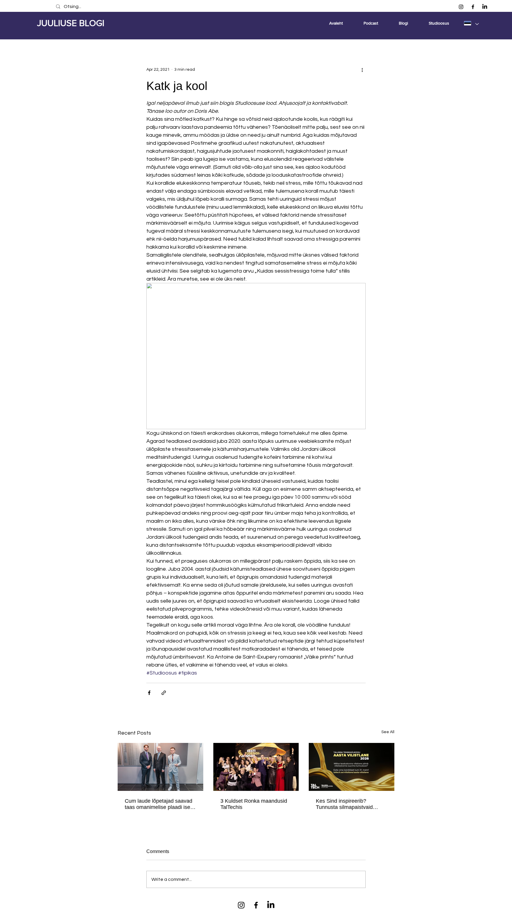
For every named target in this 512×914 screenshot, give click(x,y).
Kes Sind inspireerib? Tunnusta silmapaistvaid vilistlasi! (344, 804)
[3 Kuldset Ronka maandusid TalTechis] (256, 767)
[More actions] (362, 69)
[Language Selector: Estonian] (471, 23)
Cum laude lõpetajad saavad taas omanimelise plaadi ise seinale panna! (158, 804)
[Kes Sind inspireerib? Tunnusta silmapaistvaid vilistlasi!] (351, 767)
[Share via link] (164, 693)
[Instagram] (461, 7)
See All (387, 732)
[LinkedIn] (485, 7)
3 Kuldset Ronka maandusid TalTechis (253, 804)
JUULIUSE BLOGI (70, 23)
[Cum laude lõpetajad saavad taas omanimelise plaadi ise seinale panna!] (160, 767)
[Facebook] (473, 7)
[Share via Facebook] (149, 693)
